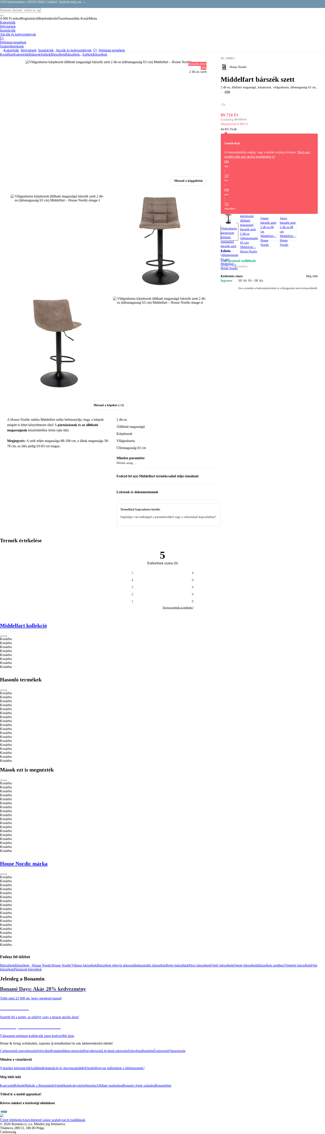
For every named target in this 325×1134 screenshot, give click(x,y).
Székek (45, 54)
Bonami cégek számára (138, 1085)
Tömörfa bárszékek (297, 965)
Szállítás (36, 1068)
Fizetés (90, 1068)
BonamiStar (163, 1085)
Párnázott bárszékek (28, 969)
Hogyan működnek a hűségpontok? (120, 1068)
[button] (250, 251)
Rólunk (19, 1085)
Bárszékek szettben (270, 965)
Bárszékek (72, 54)
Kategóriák (21, 54)
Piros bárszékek (199, 965)
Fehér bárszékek (221, 965)
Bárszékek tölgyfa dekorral (115, 965)
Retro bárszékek (177, 965)
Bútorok (34, 54)
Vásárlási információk (15, 1068)
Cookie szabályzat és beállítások (62, 1120)
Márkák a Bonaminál (39, 1085)
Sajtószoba (88, 1085)
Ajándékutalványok (67, 1085)
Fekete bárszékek (245, 965)
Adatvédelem (31, 1120)
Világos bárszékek (84, 965)
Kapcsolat (7, 1085)
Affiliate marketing (109, 1085)
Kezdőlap (6, 54)
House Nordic (61, 965)
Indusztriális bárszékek (150, 965)
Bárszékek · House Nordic (33, 965)
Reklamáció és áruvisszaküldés (63, 1068)
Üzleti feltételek (11, 1120)
